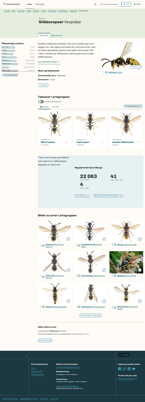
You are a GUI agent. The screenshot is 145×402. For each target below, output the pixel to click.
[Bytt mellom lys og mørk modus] (95, 4)
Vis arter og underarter (53, 102)
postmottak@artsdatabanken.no (67, 386)
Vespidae (115, 72)
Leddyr (28, 11)
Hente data (44, 399)
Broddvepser (63, 11)
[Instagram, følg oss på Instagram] (124, 368)
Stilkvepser (52, 11)
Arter (29, 4)
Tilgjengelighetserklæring (29, 399)
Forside (7, 11)
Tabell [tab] (57, 107)
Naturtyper (40, 4)
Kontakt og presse (37, 374)
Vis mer (44, 85)
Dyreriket (21, 11)
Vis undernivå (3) (11, 75)
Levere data (54, 399)
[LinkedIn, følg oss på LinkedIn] (128, 368)
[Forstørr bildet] (68, 239)
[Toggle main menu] (137, 4)
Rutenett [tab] (46, 107)
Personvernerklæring (10, 399)
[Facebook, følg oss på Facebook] (119, 368)
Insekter (36, 11)
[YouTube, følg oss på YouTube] (133, 368)
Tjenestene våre (36, 371)
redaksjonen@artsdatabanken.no (68, 367)
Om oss (33, 368)
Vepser (43, 11)
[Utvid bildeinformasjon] (105, 72)
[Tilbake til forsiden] (12, 4)
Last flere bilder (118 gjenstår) (91, 315)
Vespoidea (73, 11)
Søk (127, 4)
